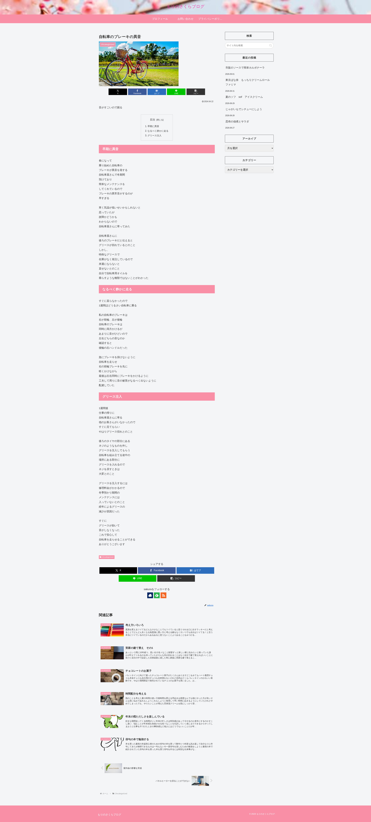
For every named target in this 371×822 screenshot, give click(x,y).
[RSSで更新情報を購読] (163, 595)
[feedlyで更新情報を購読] (157, 595)
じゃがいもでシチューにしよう (243, 109)
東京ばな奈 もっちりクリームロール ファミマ (248, 82)
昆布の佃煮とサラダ (237, 121)
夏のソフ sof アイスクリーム (244, 96)
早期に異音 (153, 126)
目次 (152, 119)
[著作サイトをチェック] (150, 595)
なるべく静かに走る (158, 130)
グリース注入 (154, 135)
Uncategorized (108, 557)
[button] (196, 92)
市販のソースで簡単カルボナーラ (245, 67)
